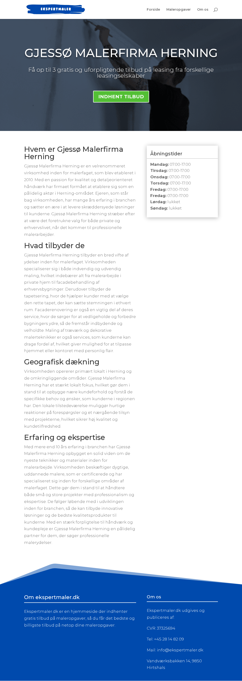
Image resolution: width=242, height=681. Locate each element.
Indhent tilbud (121, 96)
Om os (202, 10)
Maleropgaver (178, 10)
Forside (153, 10)
